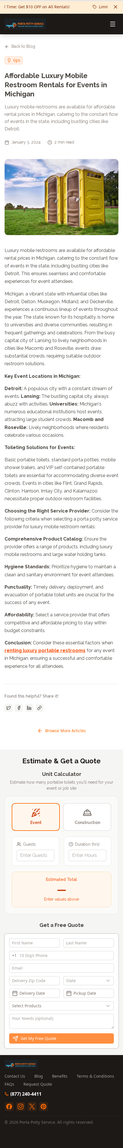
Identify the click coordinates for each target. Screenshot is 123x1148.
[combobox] (88, 980)
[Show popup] (109, 980)
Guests (29, 844)
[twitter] (32, 1106)
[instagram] (20, 1106)
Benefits (60, 1076)
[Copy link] (39, 708)
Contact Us (15, 1076)
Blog (38, 1076)
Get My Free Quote (38, 1038)
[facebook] (9, 1106)
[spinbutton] (35, 855)
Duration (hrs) (87, 844)
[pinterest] (43, 1106)
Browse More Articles (65, 730)
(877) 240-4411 (25, 1094)
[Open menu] (112, 24)
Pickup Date (85, 993)
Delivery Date (32, 993)
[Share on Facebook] (19, 708)
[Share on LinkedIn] (29, 708)
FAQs (9, 1084)
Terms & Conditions (95, 1076)
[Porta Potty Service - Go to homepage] (25, 24)
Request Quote (37, 1084)
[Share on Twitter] (9, 708)
